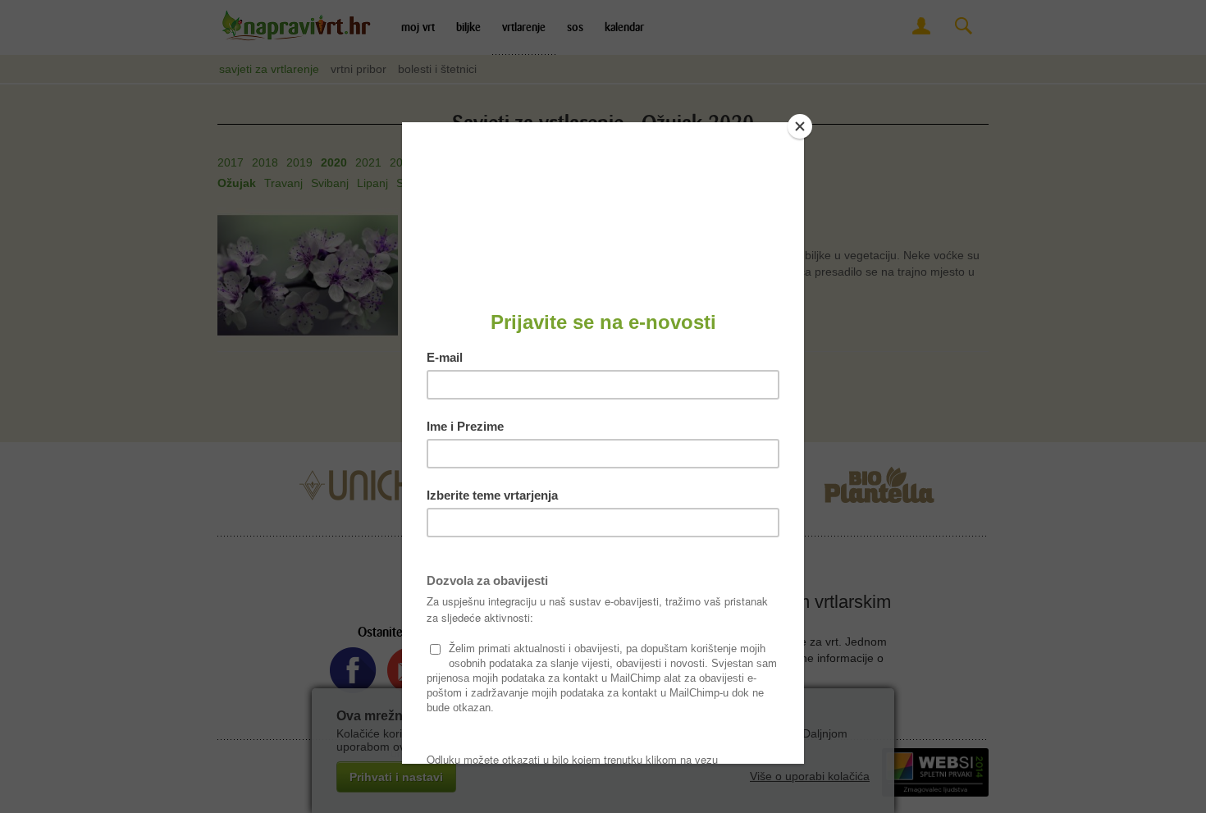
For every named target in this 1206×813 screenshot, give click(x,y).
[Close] (800, 126)
